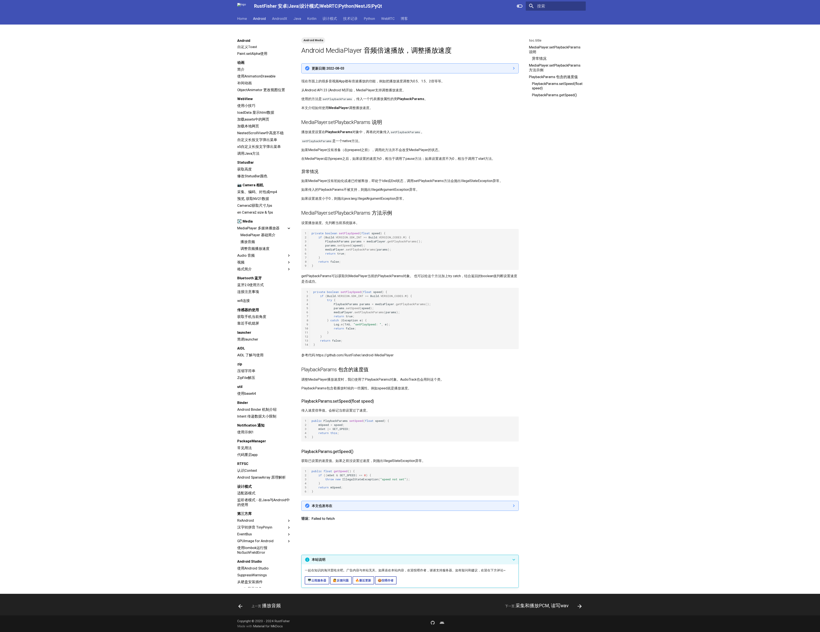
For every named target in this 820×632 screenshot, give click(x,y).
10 (306, 328)
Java (297, 18)
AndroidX (279, 18)
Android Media (313, 40)
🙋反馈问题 (341, 580)
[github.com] (433, 623)
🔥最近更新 (363, 580)
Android (259, 18)
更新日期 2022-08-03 (328, 68)
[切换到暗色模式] (520, 6)
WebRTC (387, 18)
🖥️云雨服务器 (317, 580)
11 (306, 332)
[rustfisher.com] (442, 623)
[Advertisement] (550, 132)
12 (306, 336)
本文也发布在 (322, 506)
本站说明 (318, 560)
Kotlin (311, 18)
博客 (404, 18)
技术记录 (350, 18)
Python (369, 18)
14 (306, 345)
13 (306, 340)
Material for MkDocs (268, 626)
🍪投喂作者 (386, 580)
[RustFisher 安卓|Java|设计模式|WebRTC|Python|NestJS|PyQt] (241, 6)
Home (242, 18)
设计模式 (329, 18)
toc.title (535, 40)
